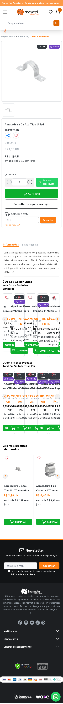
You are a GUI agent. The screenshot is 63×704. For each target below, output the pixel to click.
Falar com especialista (48, 182)
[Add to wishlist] (16, 135)
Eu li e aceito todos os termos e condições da (32, 572)
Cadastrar (49, 565)
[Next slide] (57, 476)
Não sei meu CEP (12, 225)
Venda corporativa (34, 2)
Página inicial (8, 36)
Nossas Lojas (52, 2)
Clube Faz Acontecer (13, 2)
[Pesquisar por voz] (5, 31)
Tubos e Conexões (39, 36)
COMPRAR (34, 193)
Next (57, 319)
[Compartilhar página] (8, 135)
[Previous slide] (5, 476)
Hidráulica (22, 36)
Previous (4, 319)
